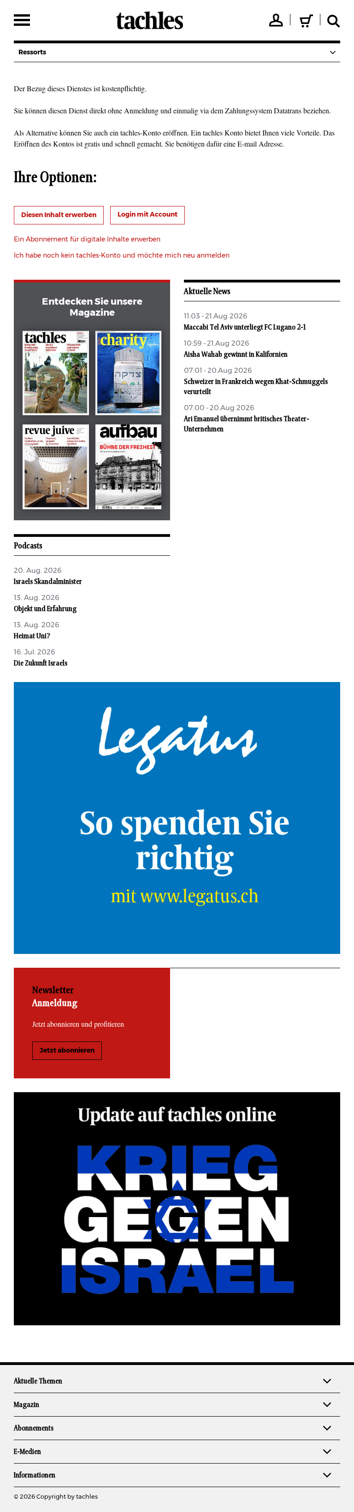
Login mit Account (147, 215)
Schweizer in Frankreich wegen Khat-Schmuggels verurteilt (256, 386)
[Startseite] (149, 20)
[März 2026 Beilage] (128, 375)
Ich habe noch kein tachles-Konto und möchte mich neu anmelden (122, 256)
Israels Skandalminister (48, 581)
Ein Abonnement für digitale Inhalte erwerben (87, 239)
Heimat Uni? (32, 636)
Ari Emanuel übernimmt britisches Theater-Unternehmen (246, 424)
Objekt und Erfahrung (45, 608)
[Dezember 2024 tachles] (56, 375)
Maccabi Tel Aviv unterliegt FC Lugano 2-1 (245, 327)
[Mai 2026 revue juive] (56, 468)
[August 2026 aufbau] (128, 468)
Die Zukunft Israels (40, 663)
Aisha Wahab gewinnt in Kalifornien (236, 354)
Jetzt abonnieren (67, 1050)
